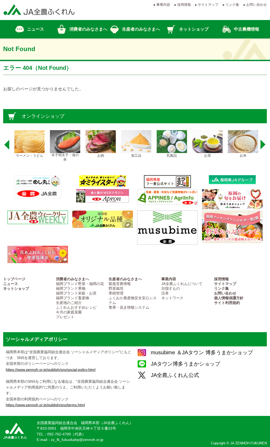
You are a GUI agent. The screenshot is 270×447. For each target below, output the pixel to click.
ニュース (10, 284)
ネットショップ (16, 289)
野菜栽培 (116, 289)
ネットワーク (172, 298)
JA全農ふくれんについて (181, 284)
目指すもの (170, 289)
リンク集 (232, 5)
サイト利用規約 (227, 303)
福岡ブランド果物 (70, 289)
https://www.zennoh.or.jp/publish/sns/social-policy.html (50, 369)
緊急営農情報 (120, 284)
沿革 (165, 293)
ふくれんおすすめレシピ (76, 308)
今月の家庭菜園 (69, 312)
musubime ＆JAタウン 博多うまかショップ (202, 352)
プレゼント (65, 317)
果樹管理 (116, 293)
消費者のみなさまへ (72, 279)
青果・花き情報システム (129, 308)
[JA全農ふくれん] (39, 17)
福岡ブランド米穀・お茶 (76, 293)
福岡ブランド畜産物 (72, 298)
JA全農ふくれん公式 (175, 375)
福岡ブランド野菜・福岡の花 (80, 284)
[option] (29, 144)
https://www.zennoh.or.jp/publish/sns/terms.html (45, 405)
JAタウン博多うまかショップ (185, 364)
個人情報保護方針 (229, 298)
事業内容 (163, 5)
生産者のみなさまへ (125, 279)
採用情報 (184, 5)
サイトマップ (208, 5)
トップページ (14, 279)
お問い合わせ (256, 5)
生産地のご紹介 (69, 303)
